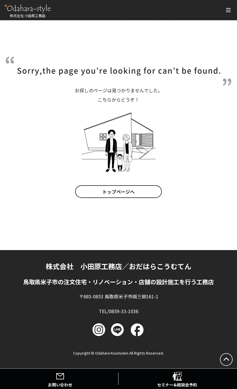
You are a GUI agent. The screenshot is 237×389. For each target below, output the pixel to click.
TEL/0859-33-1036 (118, 311)
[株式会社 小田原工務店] (27, 8)
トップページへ (118, 191)
